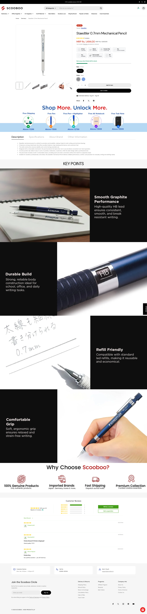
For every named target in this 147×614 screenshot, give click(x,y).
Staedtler (84, 28)
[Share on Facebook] (83, 101)
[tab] (17, 137)
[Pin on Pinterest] (94, 101)
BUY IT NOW (103, 90)
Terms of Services (34, 597)
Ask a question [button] (108, 511)
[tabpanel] (73, 148)
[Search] (101, 8)
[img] (27, 523)
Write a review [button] (108, 507)
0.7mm (80, 71)
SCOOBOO (19, 609)
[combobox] (73, 8)
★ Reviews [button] (146, 309)
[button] (80, 38)
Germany (23, 18)
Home (17, 18)
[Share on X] (89, 101)
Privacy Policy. (46, 597)
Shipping (85, 44)
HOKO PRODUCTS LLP (29, 609)
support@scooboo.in (108, 571)
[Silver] (78, 79)
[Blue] (83, 79)
